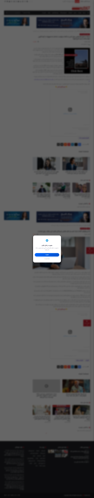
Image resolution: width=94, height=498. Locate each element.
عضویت (47, 255)
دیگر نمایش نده (47, 259)
